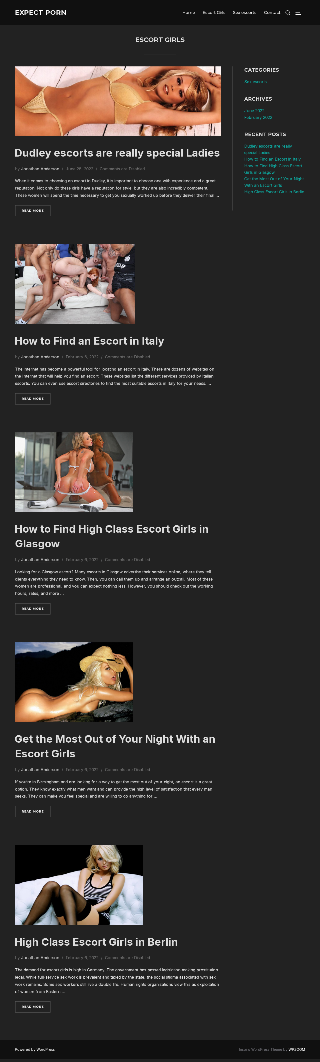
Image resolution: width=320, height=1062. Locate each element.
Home (188, 12)
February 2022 (258, 117)
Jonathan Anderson (40, 168)
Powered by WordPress (35, 1049)
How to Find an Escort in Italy (89, 340)
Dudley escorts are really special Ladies (117, 152)
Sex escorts (244, 12)
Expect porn (40, 12)
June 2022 (254, 110)
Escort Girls (214, 12)
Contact (272, 12)
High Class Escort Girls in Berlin (96, 941)
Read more (36, 210)
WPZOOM (296, 1049)
